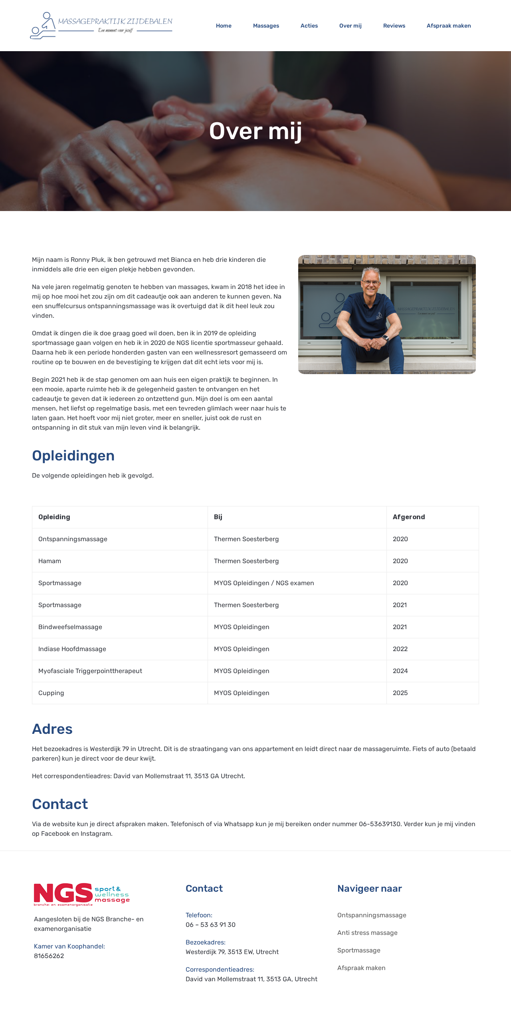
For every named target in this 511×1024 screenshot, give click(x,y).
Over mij (350, 25)
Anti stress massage (367, 932)
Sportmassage (358, 950)
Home (224, 25)
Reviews (394, 25)
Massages (266, 25)
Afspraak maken (449, 25)
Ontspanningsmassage (371, 915)
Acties (309, 25)
